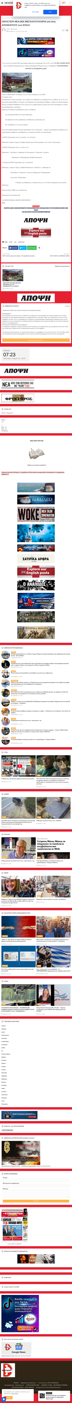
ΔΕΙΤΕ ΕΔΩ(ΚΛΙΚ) (8, 1130)
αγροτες (3, 1026)
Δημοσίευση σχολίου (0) (36, 340)
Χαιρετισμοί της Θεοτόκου (28, 1383)
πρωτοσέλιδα (12, 1243)
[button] (70, 2)
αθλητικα (3, 1029)
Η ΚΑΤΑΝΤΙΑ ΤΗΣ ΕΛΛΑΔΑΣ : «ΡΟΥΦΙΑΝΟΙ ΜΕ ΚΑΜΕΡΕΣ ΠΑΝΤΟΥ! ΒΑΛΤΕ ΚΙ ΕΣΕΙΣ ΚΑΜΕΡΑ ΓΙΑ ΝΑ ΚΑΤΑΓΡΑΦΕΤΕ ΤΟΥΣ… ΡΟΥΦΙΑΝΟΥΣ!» (17, 1009)
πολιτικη (3, 1082)
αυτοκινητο (4, 1044)
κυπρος (3, 1069)
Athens (6, 350)
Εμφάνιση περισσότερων (62, 266)
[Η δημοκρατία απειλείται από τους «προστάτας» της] (5, 721)
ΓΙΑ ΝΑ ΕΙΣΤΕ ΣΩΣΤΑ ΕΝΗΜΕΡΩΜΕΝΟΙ (36, 212)
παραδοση (4, 1079)
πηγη (3, 203)
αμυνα (3, 1032)
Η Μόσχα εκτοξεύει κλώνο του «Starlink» (49, 820)
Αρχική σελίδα (6, 18)
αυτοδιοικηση (5, 1041)
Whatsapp (33, 248)
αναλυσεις (4, 1038)
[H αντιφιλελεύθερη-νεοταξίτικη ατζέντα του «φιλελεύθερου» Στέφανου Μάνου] (5, 740)
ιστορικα (3, 1066)
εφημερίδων (19, 1243)
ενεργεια (3, 1060)
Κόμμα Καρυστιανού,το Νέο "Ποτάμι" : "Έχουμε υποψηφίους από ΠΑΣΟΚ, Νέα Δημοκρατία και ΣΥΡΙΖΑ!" (51, 1009)
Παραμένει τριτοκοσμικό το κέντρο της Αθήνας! (51, 899)
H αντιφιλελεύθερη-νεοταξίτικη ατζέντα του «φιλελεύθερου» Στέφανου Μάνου (33, 739)
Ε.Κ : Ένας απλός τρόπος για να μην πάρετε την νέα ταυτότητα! (17, 970)
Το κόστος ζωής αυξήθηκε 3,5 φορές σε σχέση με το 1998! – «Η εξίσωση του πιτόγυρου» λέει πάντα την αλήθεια (40, 711)
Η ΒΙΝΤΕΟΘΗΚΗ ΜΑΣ (32, 1385)
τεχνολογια (4, 1094)
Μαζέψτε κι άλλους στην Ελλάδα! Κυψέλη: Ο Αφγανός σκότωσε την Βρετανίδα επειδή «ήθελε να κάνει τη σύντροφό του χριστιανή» (18, 901)
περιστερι (13, 18)
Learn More (14, 1393)
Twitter (23, 248)
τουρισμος (4, 1098)
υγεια (2, 1101)
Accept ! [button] (8, 1397)
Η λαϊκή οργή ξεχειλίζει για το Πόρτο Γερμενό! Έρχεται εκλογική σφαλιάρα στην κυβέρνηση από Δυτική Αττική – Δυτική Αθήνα (40, 654)
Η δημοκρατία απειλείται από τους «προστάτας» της (26, 720)
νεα (15, 242)
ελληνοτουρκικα (5, 1054)
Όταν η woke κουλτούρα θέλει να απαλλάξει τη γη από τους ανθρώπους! (32, 673)
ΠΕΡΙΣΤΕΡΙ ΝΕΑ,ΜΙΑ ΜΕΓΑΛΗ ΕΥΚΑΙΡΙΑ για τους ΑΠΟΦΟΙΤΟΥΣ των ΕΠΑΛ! (12, 284)
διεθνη (3, 1047)
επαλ (10, 242)
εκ (2, 1051)
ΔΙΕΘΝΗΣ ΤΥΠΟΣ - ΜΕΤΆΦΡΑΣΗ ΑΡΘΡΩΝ (54, 1385)
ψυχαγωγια (4, 1104)
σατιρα (3, 1088)
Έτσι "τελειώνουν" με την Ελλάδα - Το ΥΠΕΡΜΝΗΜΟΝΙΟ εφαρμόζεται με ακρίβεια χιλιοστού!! (53, 970)
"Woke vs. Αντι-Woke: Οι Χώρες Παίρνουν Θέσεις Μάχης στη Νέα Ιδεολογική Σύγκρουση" (16, 940)
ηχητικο (3, 1063)
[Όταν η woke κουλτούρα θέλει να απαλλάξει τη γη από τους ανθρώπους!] (5, 674)
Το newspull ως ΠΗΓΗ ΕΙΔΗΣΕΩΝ (48, 1383)
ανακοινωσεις (5, 1035)
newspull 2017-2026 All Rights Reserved (48, 1387)
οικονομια (4, 1072)
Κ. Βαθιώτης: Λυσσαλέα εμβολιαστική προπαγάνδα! (17, 778)
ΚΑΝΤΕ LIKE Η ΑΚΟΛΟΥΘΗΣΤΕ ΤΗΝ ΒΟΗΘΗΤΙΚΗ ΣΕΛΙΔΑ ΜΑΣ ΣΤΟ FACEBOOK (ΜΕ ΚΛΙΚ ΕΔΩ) (36, 209)
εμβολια (3, 1057)
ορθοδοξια (4, 1076)
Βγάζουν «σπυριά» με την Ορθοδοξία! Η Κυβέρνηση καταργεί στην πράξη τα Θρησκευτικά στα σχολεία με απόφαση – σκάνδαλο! (40, 702)
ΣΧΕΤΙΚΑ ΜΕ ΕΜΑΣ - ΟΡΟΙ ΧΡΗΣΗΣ (23, 1387)
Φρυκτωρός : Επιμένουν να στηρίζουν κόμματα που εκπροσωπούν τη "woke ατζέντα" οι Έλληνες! (52, 940)
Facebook (14, 248)
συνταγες (3, 1091)
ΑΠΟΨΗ (16, 1383)
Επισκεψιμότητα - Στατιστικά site (14, 1385)
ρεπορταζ (4, 1085)
